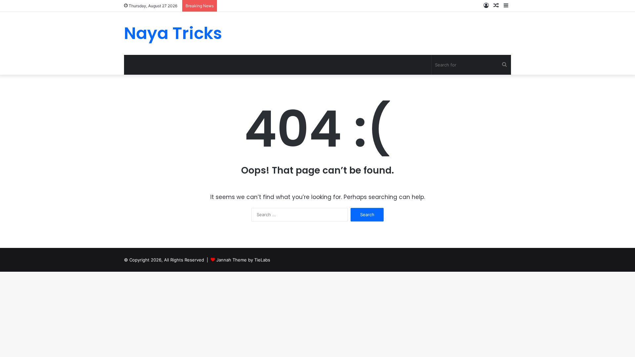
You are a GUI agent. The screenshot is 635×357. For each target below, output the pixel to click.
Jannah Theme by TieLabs (243, 259)
